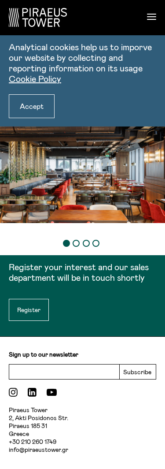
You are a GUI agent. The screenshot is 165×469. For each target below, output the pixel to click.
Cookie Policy (35, 78)
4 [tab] (95, 243)
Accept (32, 106)
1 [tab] (66, 243)
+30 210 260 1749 (32, 441)
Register (28, 309)
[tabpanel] (82, 168)
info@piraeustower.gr (38, 449)
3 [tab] (86, 243)
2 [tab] (76, 243)
